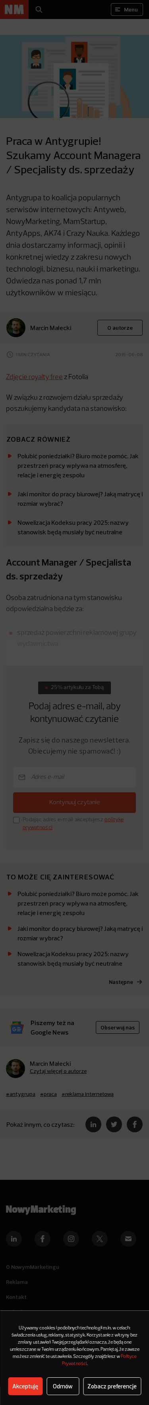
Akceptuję (25, 1386)
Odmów (63, 1386)
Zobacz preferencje (112, 1386)
